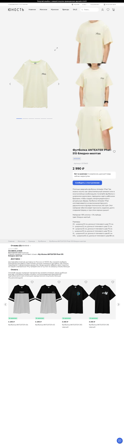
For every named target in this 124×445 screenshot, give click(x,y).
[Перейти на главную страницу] (16, 9)
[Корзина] (113, 9)
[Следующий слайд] (59, 84)
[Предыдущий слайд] (10, 84)
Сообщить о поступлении (87, 183)
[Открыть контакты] (120, 441)
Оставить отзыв (15, 251)
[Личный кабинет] (102, 9)
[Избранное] (108, 9)
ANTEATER (77, 158)
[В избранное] (114, 151)
